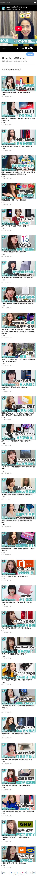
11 (15, 875)
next (21, 875)
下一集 (30, 54)
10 (34, 873)
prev (3, 873)
